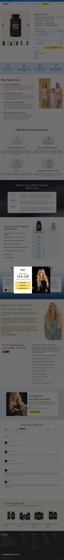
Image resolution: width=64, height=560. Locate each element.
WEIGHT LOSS (23, 282)
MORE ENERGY (23, 285)
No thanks (23, 290)
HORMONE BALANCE (23, 288)
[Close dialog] (49, 267)
